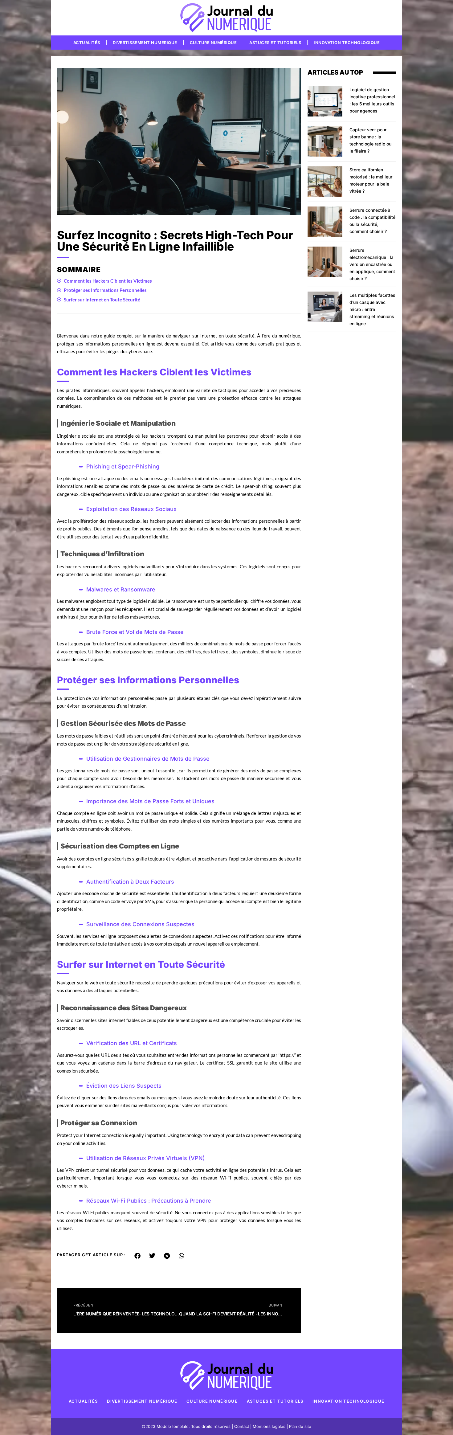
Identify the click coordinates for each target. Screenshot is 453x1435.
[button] (137, 1256)
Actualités (86, 42)
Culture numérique (213, 42)
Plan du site (300, 1426)
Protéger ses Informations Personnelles (105, 290)
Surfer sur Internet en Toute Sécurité (102, 299)
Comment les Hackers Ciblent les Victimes (108, 281)
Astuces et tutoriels (275, 42)
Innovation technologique (347, 42)
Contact (241, 1426)
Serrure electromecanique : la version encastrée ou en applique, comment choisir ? (372, 264)
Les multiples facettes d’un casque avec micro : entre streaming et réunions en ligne (372, 309)
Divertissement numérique (145, 42)
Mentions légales (269, 1426)
